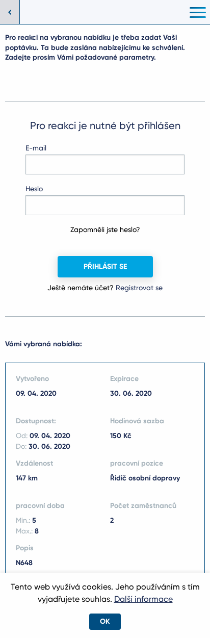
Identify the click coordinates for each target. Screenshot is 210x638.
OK (105, 621)
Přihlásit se (105, 266)
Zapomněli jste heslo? (105, 229)
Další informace (143, 599)
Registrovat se (139, 288)
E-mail (35, 148)
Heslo (34, 189)
